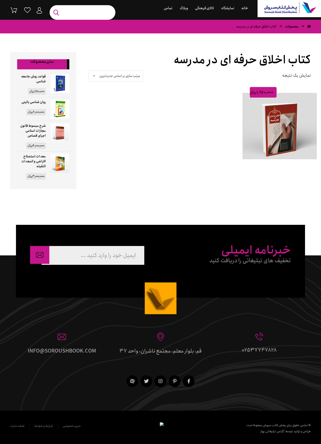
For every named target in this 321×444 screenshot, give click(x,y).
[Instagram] (160, 381)
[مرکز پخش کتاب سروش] (289, 8)
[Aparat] (132, 381)
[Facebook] (189, 381)
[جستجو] (57, 13)
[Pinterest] (174, 381)
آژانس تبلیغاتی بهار (272, 431)
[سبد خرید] (10, 10)
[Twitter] (146, 381)
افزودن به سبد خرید (277, 164)
